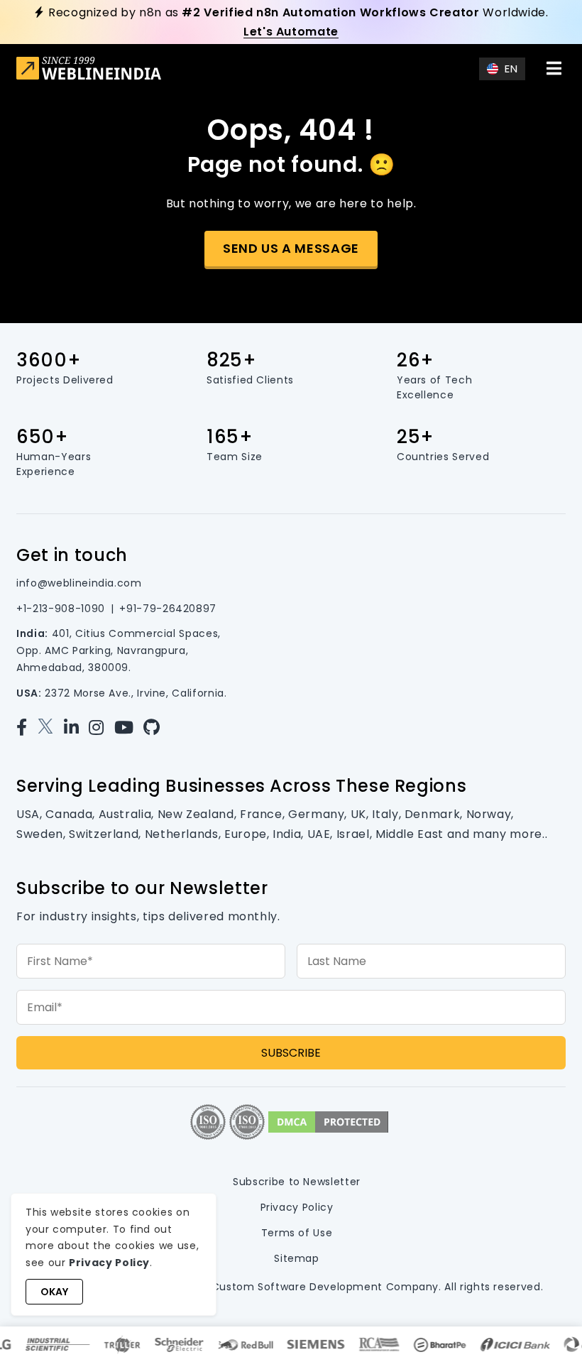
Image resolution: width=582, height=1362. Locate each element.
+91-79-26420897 (167, 608)
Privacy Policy (297, 1207)
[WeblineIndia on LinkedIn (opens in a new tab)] (75, 727)
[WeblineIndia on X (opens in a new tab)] (48, 727)
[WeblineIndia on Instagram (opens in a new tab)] (100, 727)
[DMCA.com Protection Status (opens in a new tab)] (328, 1121)
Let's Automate (291, 31)
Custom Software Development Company (325, 1287)
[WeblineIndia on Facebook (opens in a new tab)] (25, 727)
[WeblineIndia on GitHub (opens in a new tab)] (155, 727)
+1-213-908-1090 (60, 608)
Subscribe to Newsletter (297, 1182)
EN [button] (511, 68)
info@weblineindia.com (78, 583)
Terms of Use (297, 1233)
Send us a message (291, 248)
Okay (54, 1292)
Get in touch (72, 555)
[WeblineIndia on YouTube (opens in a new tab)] (127, 727)
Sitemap (296, 1258)
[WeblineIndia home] (88, 70)
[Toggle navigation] (554, 68)
